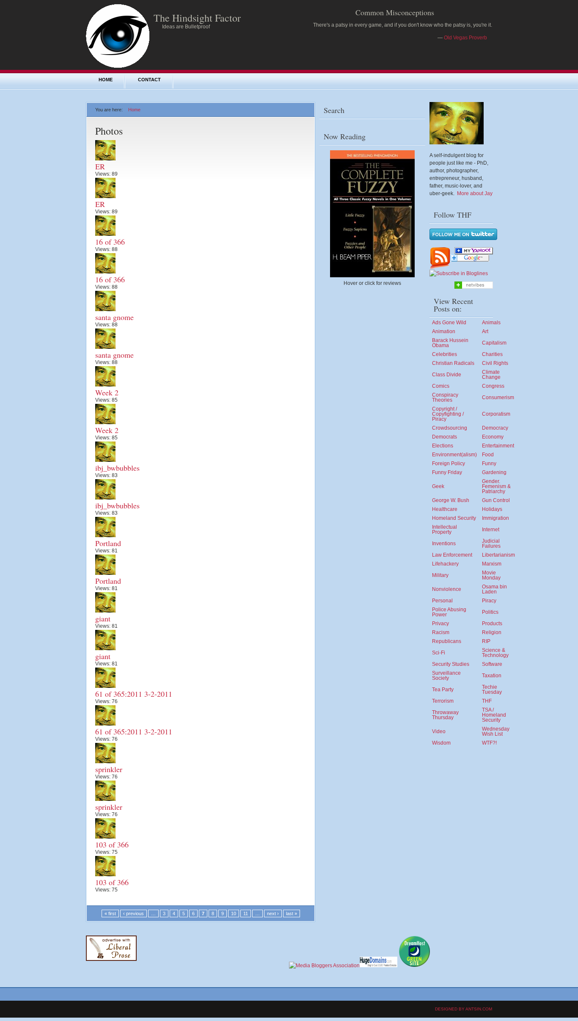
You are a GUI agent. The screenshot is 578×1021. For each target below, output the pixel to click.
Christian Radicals (453, 363)
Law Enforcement (452, 555)
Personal (442, 601)
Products (492, 623)
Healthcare (444, 509)
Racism (440, 632)
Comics (440, 386)
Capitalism (494, 343)
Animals (491, 323)
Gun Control (496, 500)
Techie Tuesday (492, 689)
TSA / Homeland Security (494, 715)
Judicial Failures (491, 543)
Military (440, 575)
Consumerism (498, 397)
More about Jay (475, 193)
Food (488, 455)
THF (487, 701)
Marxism (491, 564)
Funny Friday (447, 472)
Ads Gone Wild (449, 323)
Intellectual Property (444, 529)
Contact (149, 79)
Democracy (495, 428)
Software (492, 664)
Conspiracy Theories (445, 397)
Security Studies (450, 664)
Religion (491, 632)
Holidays (492, 509)
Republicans (446, 641)
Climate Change (491, 374)
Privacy (440, 623)
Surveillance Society (446, 675)
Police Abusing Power (449, 612)
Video (439, 731)
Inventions (444, 543)
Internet (490, 530)
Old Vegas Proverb (465, 38)
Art (485, 331)
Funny (489, 463)
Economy (493, 437)
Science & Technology (495, 652)
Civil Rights (495, 363)
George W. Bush (450, 500)
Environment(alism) (454, 455)
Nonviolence (446, 589)
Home (106, 79)
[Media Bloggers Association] (324, 966)
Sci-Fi (438, 653)
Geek (438, 486)
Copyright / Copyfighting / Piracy (448, 414)
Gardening (494, 472)
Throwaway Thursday (445, 714)
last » (291, 913)
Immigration (495, 518)
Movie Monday (491, 575)
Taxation (491, 676)
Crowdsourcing (449, 428)
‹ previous (133, 913)
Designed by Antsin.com (463, 1009)
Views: (103, 174)
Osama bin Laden (494, 589)
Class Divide (446, 375)
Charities (492, 354)
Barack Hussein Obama (450, 342)
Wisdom (441, 743)
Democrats (444, 437)
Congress (493, 386)
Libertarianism (498, 555)
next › (273, 913)
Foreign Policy (448, 463)
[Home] (117, 66)
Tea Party (443, 690)
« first (110, 913)
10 (233, 913)
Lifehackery (445, 564)
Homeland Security (454, 518)
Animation (443, 331)
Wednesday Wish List (495, 731)
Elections (442, 446)
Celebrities (444, 354)
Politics (490, 612)
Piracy (489, 601)
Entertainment (498, 446)
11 (245, 913)
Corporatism (496, 414)
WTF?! (489, 743)
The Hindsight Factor (197, 18)
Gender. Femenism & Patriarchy (496, 486)
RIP (486, 641)
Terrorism (443, 701)
